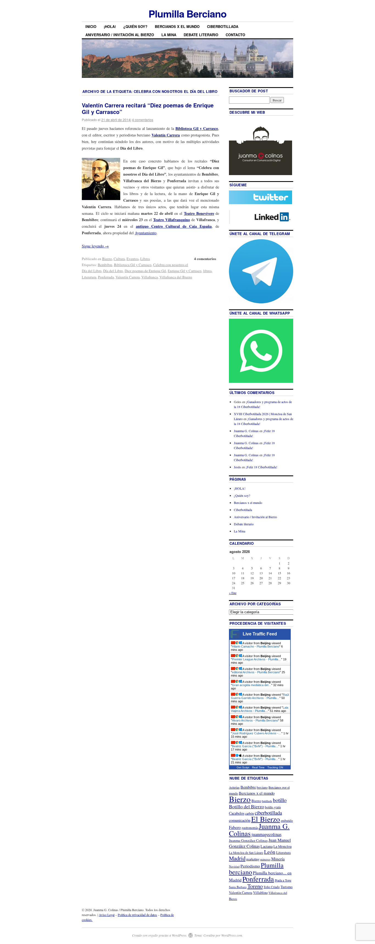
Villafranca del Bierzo (175, 277)
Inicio (90, 26)
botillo (280, 800)
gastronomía (250, 827)
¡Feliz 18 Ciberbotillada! (261, 467)
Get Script (243, 767)
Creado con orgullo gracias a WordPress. (159, 935)
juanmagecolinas (266, 834)
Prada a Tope (283, 880)
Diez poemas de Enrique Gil (145, 270)
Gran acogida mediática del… (251, 685)
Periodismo (250, 866)
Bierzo (107, 258)
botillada (267, 801)
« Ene (232, 593)
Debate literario (201, 34)
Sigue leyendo (95, 246)
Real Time (258, 767)
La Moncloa (282, 846)
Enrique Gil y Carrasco (185, 270)
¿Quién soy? (135, 26)
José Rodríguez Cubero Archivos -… (256, 733)
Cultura (119, 258)
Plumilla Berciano (187, 13)
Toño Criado (272, 887)
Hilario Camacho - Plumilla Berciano (255, 646)
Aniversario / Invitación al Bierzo (119, 34)
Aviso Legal (106, 914)
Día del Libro (113, 270)
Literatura (89, 277)
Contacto (235, 34)
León (269, 851)
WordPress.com (231, 935)
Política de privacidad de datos (137, 914)
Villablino (260, 892)
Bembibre (105, 264)
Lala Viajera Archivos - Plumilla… (259, 709)
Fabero (235, 827)
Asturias (234, 787)
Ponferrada (106, 277)
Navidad (234, 866)
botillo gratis (273, 807)
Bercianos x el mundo (177, 26)
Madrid (237, 858)
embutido (287, 820)
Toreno (255, 886)
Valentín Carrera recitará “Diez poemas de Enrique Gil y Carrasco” (148, 108)
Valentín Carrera (128, 277)
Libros (145, 258)
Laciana (267, 846)
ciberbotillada (268, 812)
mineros (265, 859)
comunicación (239, 820)
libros (207, 270)
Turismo (287, 886)
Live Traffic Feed (260, 634)
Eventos (133, 258)
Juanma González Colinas (248, 840)
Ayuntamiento (145, 232)
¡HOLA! (110, 26)
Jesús (237, 467)
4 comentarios (142, 119)
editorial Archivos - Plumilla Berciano (256, 672)
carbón (249, 813)
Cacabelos (236, 813)
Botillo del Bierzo (246, 806)
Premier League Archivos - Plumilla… (256, 659)
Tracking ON (275, 767)
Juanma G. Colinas (246, 431)
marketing (252, 859)
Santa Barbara (238, 887)
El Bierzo (265, 819)
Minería (278, 859)
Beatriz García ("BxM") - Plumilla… (255, 746)
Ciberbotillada (222, 26)
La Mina (168, 34)
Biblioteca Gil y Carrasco (133, 264)
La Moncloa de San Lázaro (246, 853)
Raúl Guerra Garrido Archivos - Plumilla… (260, 696)
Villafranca (149, 277)
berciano (262, 787)
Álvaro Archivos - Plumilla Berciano (255, 720)
